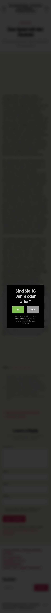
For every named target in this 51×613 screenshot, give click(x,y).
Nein (33, 309)
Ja (18, 309)
